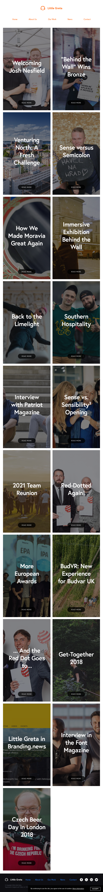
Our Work (52, 19)
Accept (95, 889)
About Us (33, 19)
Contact (87, 19)
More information (78, 888)
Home (14, 19)
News (70, 19)
